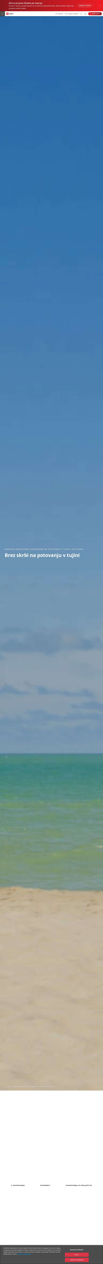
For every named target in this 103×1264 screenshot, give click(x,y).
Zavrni (77, 1255)
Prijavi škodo (85, 5)
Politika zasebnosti (24, 1254)
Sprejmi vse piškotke (76, 1260)
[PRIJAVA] (85, 13)
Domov (8, 1086)
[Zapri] (100, 1254)
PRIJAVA (85, 13)
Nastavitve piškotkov (76, 1249)
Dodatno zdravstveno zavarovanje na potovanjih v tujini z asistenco (34, 1086)
